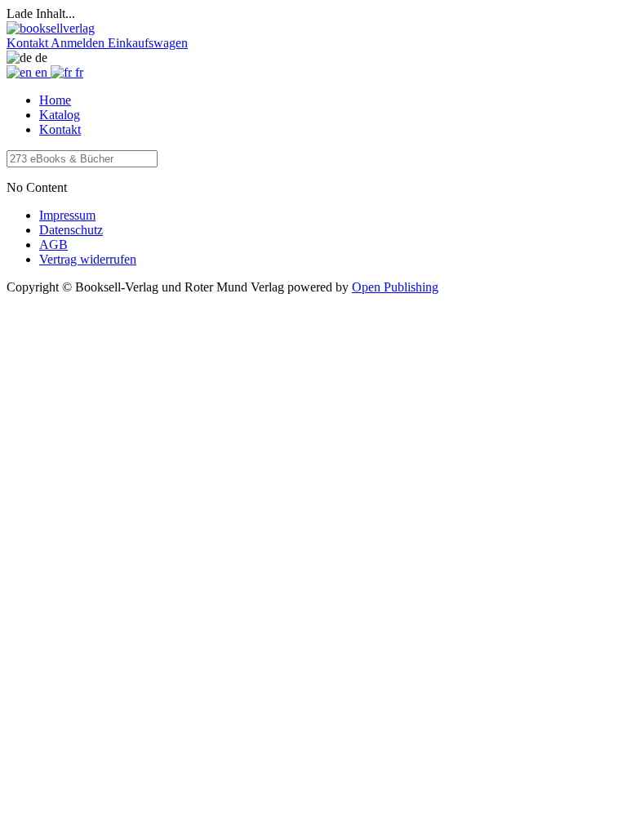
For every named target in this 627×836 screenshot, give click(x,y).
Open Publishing (395, 287)
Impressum (67, 215)
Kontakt (60, 129)
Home (55, 100)
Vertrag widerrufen (87, 259)
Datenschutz (71, 230)
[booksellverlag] (51, 28)
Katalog (59, 115)
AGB (53, 244)
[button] (29, 43)
